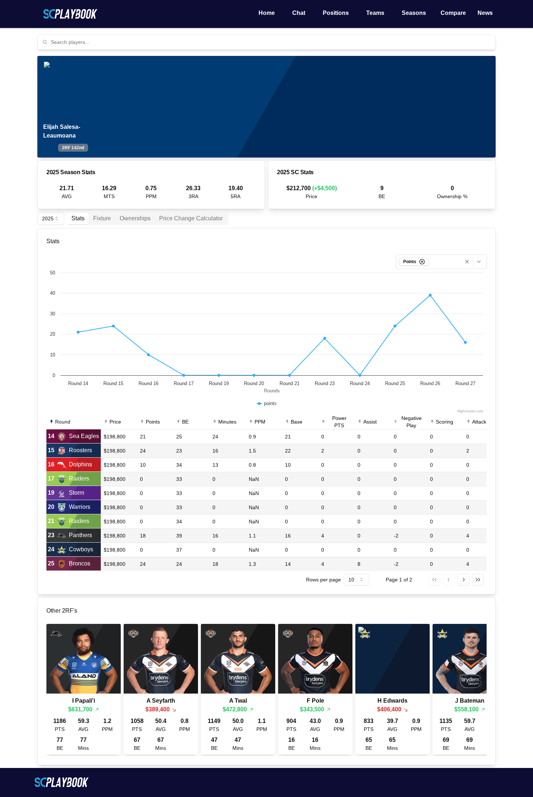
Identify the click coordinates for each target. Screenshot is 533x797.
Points (153, 422)
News (485, 13)
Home (267, 13)
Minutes (227, 422)
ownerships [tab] (135, 218)
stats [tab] (77, 218)
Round (62, 422)
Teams (375, 13)
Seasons (414, 13)
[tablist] (147, 218)
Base (296, 422)
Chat (298, 13)
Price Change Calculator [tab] (191, 218)
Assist (370, 422)
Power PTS (339, 421)
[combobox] (271, 42)
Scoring (444, 422)
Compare (453, 13)
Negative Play (411, 421)
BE (185, 422)
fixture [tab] (102, 218)
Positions (336, 13)
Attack (479, 422)
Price (115, 422)
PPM (260, 422)
